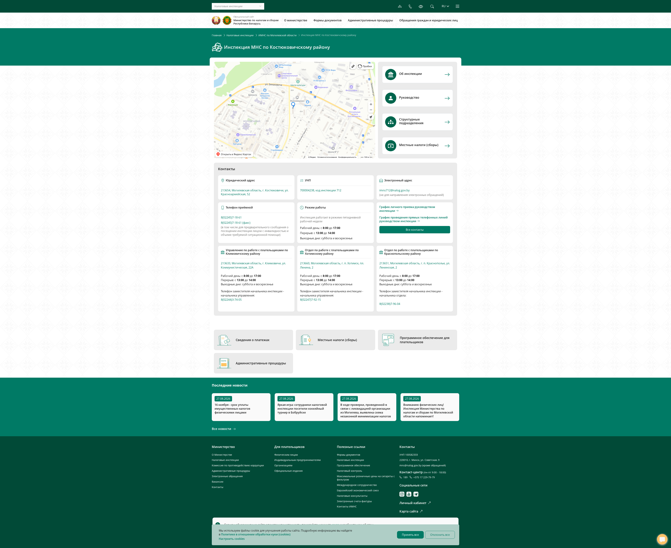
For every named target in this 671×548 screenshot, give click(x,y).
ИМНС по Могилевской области (277, 35)
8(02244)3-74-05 (231, 300)
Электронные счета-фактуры (354, 501)
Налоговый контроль (349, 470)
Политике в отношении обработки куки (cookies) (255, 534)
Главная (217, 35)
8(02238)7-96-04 (389, 304)
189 (406, 477)
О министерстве (295, 20)
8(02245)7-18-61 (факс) (235, 223)
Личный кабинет (412, 503)
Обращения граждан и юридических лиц (428, 20)
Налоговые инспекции (240, 35)
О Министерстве (222, 454)
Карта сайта (408, 511)
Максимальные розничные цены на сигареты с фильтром (366, 478)
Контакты (217, 487)
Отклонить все (440, 535)
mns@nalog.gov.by (410, 465)
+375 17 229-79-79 (424, 477)
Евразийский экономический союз (358, 490)
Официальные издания (288, 470)
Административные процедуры (370, 20)
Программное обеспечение (353, 465)
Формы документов (327, 20)
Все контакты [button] (415, 230)
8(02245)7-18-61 (231, 217)
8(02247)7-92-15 (310, 300)
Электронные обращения (227, 476)
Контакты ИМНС (347, 506)
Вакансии (217, 481)
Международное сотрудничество (357, 485)
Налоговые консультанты (352, 495)
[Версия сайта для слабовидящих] (421, 6)
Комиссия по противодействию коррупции (238, 465)
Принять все (410, 535)
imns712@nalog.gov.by (394, 190)
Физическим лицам (286, 454)
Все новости (221, 429)
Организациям (283, 465)
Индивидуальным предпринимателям (297, 460)
